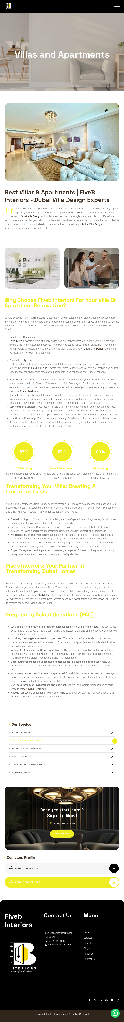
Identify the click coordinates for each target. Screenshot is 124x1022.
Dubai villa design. (29, 391)
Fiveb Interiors (16, 341)
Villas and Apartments (27, 740)
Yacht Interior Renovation (28, 764)
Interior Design (21, 732)
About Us (88, 953)
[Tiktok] (117, 1000)
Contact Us (89, 959)
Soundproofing (21, 772)
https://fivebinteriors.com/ (33, 688)
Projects (88, 943)
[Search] (107, 6)
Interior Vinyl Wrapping (27, 748)
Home (87, 932)
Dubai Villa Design (94, 348)
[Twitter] (95, 1000)
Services (88, 937)
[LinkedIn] (100, 1000)
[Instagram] (106, 1000)
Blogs (87, 948)
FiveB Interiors (75, 212)
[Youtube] (112, 1000)
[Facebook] (89, 1000)
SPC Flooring (20, 756)
